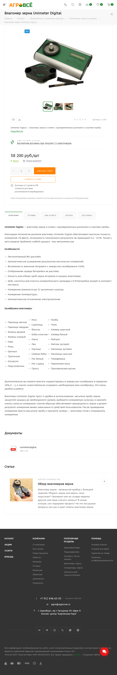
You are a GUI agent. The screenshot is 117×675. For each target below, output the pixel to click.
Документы (38, 578)
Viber (62, 630)
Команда (37, 561)
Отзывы (32, 215)
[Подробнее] (104, 481)
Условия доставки (100, 549)
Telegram (47, 630)
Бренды (9, 556)
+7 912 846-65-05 (50, 598)
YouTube (54, 630)
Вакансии (37, 570)
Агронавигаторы (72, 547)
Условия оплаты (99, 544)
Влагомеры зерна (72, 563)
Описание (13, 215)
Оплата (69, 215)
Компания (39, 538)
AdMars (77, 654)
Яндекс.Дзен (78, 630)
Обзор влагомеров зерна (55, 484)
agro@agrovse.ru (60, 604)
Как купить (50, 215)
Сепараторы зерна (73, 567)
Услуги (8, 550)
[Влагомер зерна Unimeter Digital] (58, 64)
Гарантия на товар (100, 553)
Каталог (9, 538)
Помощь (96, 538)
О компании (39, 544)
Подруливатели (71, 552)
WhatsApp (70, 630)
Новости (37, 557)
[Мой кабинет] (80, 4)
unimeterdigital (28, 447)
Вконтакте (39, 630)
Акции (8, 544)
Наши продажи (40, 553)
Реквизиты (38, 583)
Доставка (87, 215)
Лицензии (37, 574)
